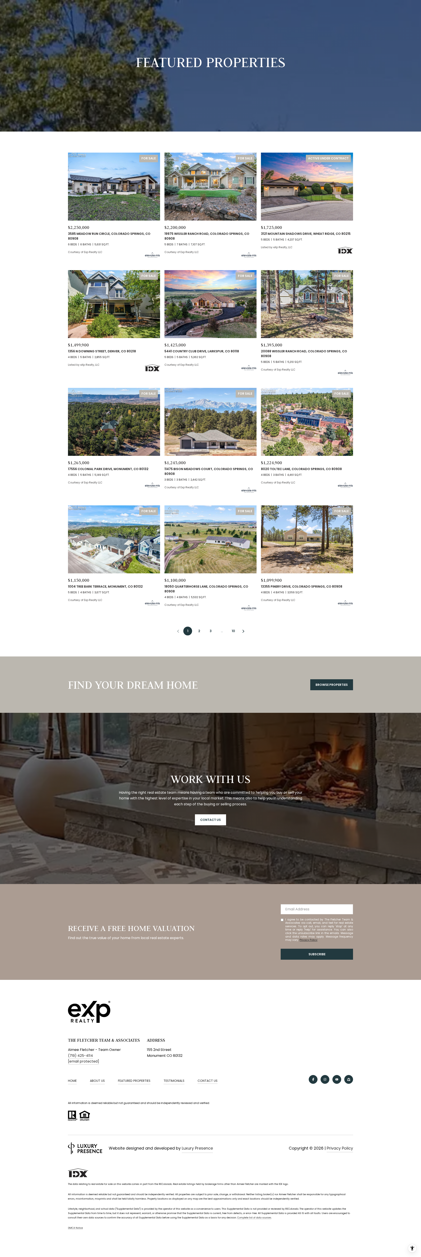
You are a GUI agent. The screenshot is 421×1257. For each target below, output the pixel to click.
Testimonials (174, 1081)
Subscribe (317, 954)
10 (233, 631)
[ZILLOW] (348, 1079)
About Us (97, 1081)
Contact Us (208, 1080)
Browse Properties (332, 685)
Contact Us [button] (210, 820)
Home (72, 1081)
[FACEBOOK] (313, 1079)
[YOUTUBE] (336, 1079)
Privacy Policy (309, 940)
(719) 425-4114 (80, 1055)
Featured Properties (134, 1081)
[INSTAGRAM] (325, 1079)
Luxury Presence (197, 1148)
